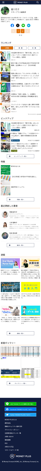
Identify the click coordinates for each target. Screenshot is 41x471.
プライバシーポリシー (12, 430)
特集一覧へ (20, 199)
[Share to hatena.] (28, 25)
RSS (6, 443)
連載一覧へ (20, 333)
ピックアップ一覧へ (20, 156)
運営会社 (8, 423)
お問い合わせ (9, 436)
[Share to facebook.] (12, 25)
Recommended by (32, 114)
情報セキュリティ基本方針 (13, 426)
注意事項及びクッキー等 (13, 433)
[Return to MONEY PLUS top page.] (20, 2)
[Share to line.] (23, 25)
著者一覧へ (20, 245)
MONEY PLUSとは (11, 420)
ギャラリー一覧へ (20, 383)
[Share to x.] (17, 25)
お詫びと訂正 (9, 447)
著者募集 (8, 440)
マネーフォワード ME (12, 450)
